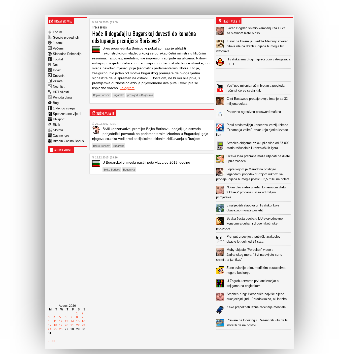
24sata (58, 81)
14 (72, 321)
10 (49, 321)
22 (78, 325)
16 (83, 321)
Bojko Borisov (101, 95)
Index (57, 70)
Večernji (58, 48)
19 (61, 325)
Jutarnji (58, 43)
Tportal (58, 59)
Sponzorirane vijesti (67, 114)
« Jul (51, 341)
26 (61, 329)
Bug (56, 103)
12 (61, 321)
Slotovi (58, 130)
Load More (254, 337)
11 (55, 321)
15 (78, 321)
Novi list (59, 86)
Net (55, 65)
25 (55, 329)
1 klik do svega (64, 108)
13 (66, 321)
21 (72, 325)
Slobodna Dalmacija (67, 54)
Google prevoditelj (66, 37)
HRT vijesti (61, 92)
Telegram (127, 88)
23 (83, 325)
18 (55, 325)
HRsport (59, 119)
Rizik (56, 124)
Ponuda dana (62, 97)
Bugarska (118, 95)
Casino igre (61, 135)
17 (49, 325)
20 (66, 325)
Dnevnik (59, 75)
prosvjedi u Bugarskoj (140, 95)
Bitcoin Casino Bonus (68, 141)
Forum (57, 32)
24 (49, 329)
